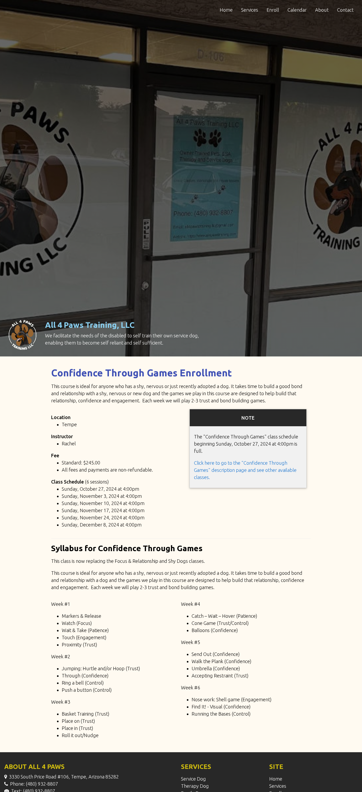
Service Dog (193, 778)
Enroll (273, 9)
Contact (345, 9)
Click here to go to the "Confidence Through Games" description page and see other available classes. (245, 470)
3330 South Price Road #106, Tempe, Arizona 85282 (64, 776)
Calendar (297, 9)
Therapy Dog (195, 786)
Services (249, 9)
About (322, 9)
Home (226, 9)
